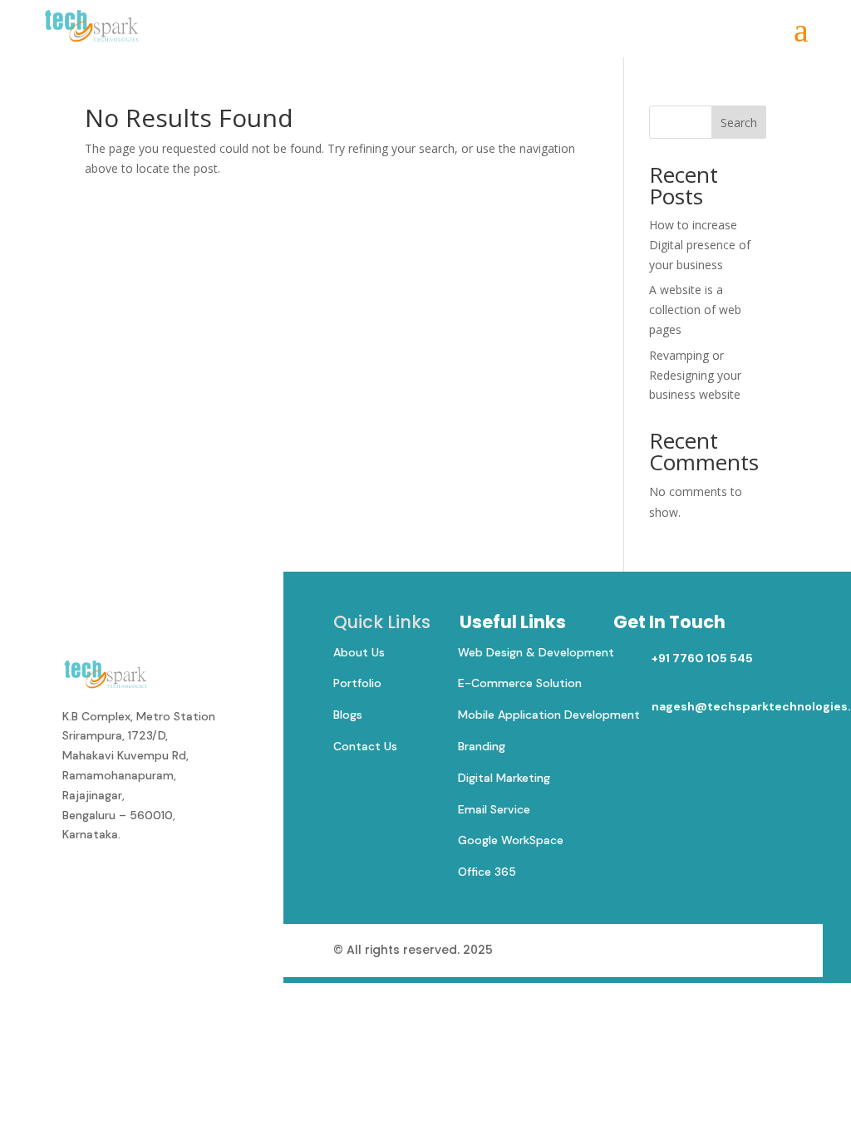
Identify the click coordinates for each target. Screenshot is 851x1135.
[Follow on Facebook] (77, 881)
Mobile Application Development (549, 714)
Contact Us (365, 746)
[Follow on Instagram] (150, 881)
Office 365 (487, 871)
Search (739, 122)
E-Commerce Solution (520, 683)
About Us (359, 652)
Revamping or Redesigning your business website (695, 375)
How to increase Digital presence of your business (699, 245)
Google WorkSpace (510, 840)
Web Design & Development (536, 652)
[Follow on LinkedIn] (114, 881)
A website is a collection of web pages (695, 309)
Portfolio (357, 683)
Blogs (347, 714)
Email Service (494, 809)
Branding (481, 746)
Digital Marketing (504, 777)
